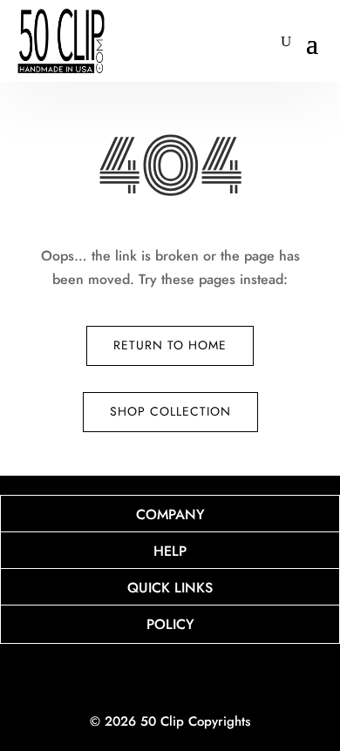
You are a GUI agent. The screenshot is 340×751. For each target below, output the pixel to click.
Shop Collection (170, 411)
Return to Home (170, 345)
